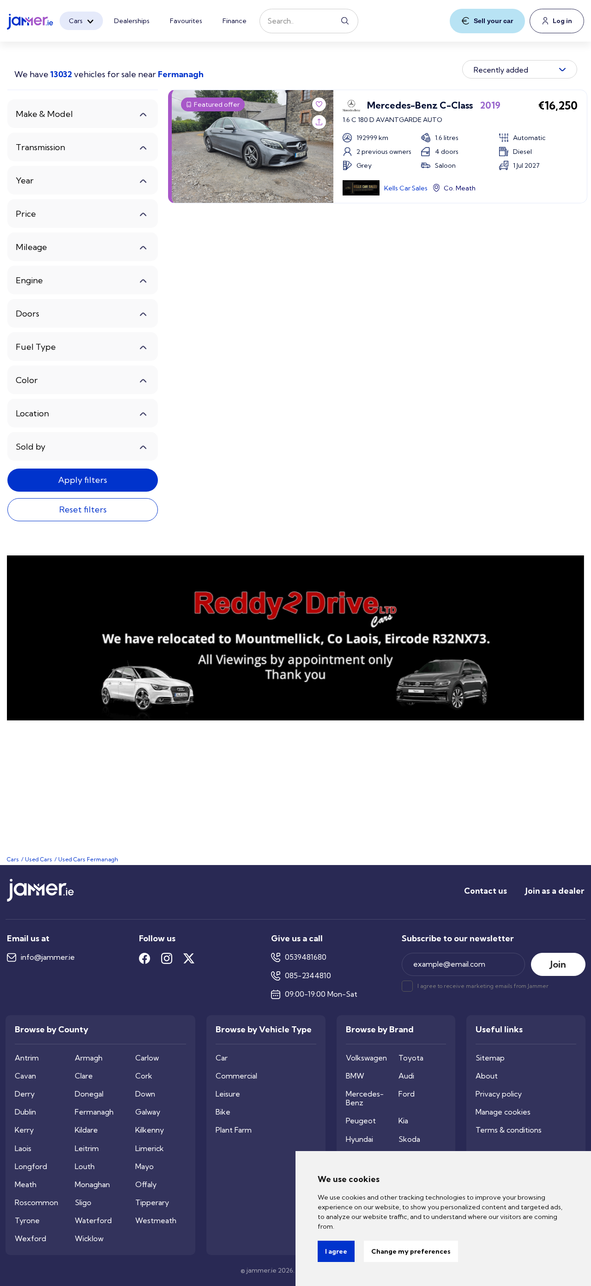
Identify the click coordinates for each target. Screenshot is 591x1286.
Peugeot (361, 1120)
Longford (31, 1166)
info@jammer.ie (48, 957)
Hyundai (359, 1139)
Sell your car (493, 20)
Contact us (485, 891)
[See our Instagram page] (166, 958)
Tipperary (152, 1202)
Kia (403, 1120)
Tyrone (27, 1220)
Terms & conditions (509, 1130)
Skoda (409, 1139)
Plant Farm (234, 1130)
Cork (143, 1076)
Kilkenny (149, 1130)
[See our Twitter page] (188, 958)
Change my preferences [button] (411, 1251)
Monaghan (92, 1184)
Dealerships (132, 21)
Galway (147, 1112)
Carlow (147, 1058)
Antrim (27, 1058)
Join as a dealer (554, 891)
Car (222, 1058)
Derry (25, 1094)
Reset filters (83, 509)
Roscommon (36, 1202)
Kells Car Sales (406, 188)
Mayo (144, 1166)
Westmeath (155, 1220)
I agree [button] (336, 1251)
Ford (406, 1094)
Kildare (86, 1130)
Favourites (186, 21)
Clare (84, 1076)
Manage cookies (503, 1112)
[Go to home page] (40, 899)
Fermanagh (94, 1112)
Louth (85, 1166)
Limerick (149, 1148)
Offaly (146, 1184)
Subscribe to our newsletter (458, 938)
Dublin (25, 1112)
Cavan (25, 1076)
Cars (76, 21)
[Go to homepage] (30, 19)
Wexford (30, 1238)
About (487, 1076)
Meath (25, 1184)
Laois (23, 1148)
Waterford (93, 1220)
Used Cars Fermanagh (88, 859)
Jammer (538, 985)
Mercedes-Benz (365, 1098)
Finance (235, 21)
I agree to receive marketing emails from (483, 985)
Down (145, 1094)
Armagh (89, 1058)
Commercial (236, 1076)
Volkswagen (366, 1058)
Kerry (24, 1130)
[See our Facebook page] (144, 958)
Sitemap (490, 1058)
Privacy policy (499, 1094)
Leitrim (87, 1148)
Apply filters (82, 480)
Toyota (410, 1058)
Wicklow (89, 1238)
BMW (355, 1076)
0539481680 (305, 957)
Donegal (89, 1094)
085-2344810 (308, 975)
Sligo (83, 1202)
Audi (406, 1076)
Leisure (228, 1094)
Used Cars (38, 859)
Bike (223, 1112)
